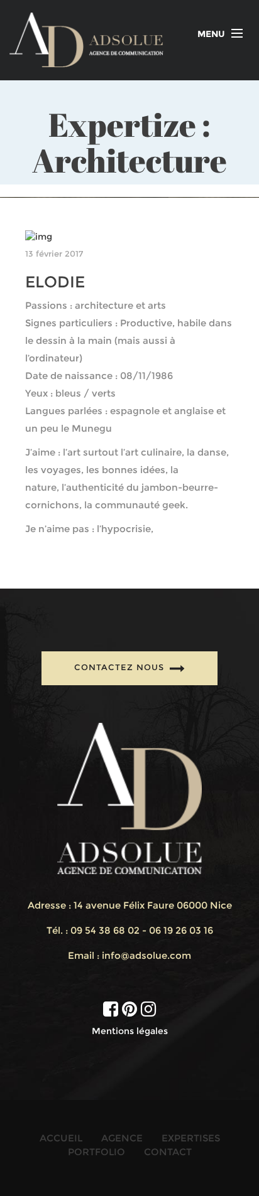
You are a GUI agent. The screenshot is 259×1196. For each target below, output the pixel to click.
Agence (122, 1138)
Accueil (61, 1138)
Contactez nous (120, 668)
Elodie (55, 281)
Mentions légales (130, 1031)
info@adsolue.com (146, 955)
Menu (211, 34)
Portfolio (96, 1152)
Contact (168, 1152)
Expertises (191, 1138)
